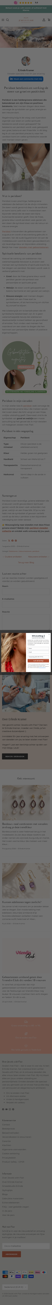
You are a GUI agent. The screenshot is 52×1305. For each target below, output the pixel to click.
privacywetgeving (42, 667)
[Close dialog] (49, 634)
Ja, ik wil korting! (38, 661)
